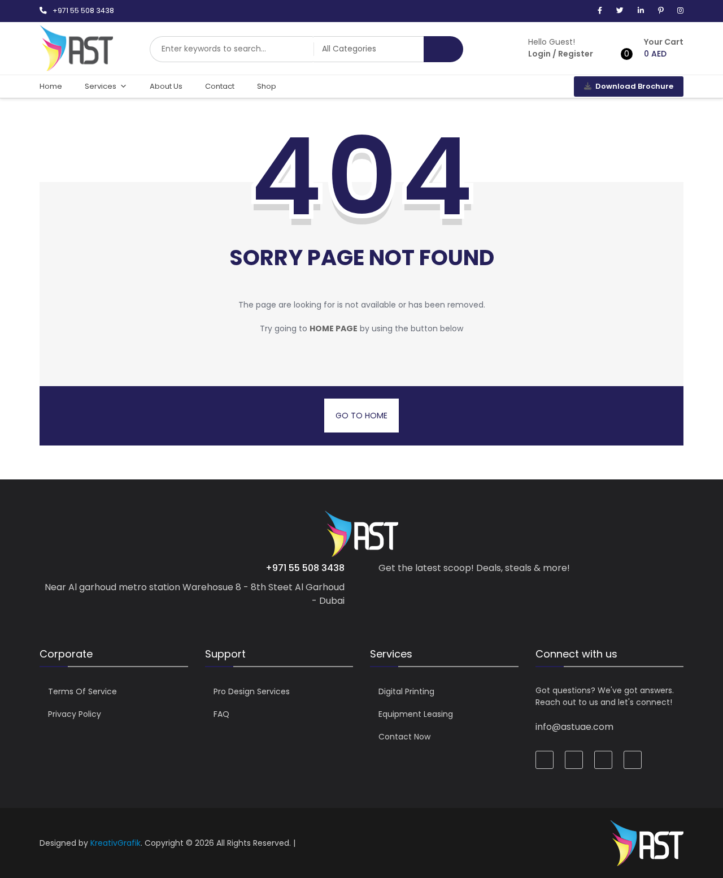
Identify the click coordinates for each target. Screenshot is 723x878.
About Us (166, 86)
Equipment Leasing (415, 714)
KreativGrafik (115, 843)
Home (51, 86)
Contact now (404, 736)
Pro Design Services (252, 691)
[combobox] (231, 49)
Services (100, 86)
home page (334, 328)
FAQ (221, 714)
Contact (219, 86)
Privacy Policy (74, 714)
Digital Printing (406, 691)
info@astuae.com (574, 726)
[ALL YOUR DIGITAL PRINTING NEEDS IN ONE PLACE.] (76, 65)
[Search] (443, 49)
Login (539, 53)
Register (575, 53)
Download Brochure (634, 86)
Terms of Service (82, 691)
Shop (266, 86)
